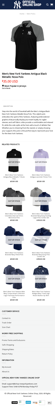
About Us (5, 371)
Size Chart (6, 327)
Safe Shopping (8, 345)
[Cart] (51, 5)
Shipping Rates (8, 349)
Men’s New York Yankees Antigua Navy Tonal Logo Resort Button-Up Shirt (41, 293)
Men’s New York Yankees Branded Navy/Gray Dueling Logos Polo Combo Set (41, 216)
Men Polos (31, 13)
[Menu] (3, 5)
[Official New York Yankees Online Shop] (27, 4)
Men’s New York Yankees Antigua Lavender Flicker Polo (41, 176)
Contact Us (6, 318)
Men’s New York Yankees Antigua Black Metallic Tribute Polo (14, 177)
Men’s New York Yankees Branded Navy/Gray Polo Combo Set (41, 255)
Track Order (6, 322)
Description (8, 106)
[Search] (47, 4)
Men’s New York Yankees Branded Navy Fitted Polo (14, 254)
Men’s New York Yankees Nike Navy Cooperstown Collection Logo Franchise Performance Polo (14, 294)
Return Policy (7, 354)
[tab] (27, 106)
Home (22, 13)
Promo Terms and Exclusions (13, 340)
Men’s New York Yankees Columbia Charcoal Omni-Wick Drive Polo (14, 216)
